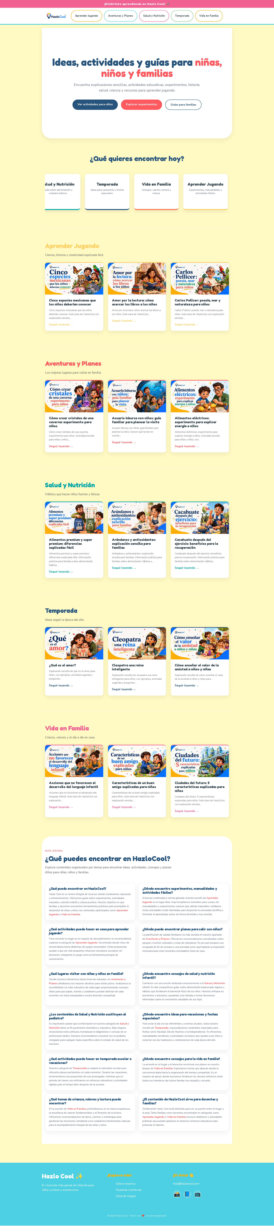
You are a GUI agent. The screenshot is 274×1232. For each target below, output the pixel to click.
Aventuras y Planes (120, 16)
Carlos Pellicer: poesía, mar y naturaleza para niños (197, 302)
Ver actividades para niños (95, 104)
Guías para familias (183, 105)
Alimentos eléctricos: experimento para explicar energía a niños (196, 422)
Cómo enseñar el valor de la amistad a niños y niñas (197, 667)
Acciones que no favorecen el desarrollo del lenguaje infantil (73, 785)
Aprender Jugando (86, 16)
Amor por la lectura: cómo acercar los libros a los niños (134, 302)
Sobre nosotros (125, 1184)
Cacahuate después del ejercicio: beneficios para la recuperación (196, 544)
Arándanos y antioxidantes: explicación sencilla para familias (134, 544)
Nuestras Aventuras (128, 1190)
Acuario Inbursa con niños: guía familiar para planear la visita (136, 420)
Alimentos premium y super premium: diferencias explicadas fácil (70, 544)
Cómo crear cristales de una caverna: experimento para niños (71, 422)
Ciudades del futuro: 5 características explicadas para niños (199, 787)
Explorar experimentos (141, 104)
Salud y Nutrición (154, 16)
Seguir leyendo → (61, 324)
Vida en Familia (209, 16)
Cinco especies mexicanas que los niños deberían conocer (72, 302)
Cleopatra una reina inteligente (128, 667)
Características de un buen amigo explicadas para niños (134, 785)
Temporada (182, 16)
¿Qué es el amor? (62, 665)
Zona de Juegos (126, 1196)
